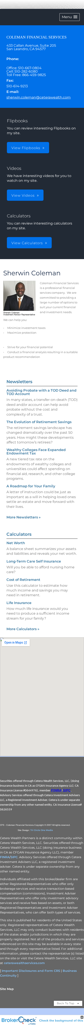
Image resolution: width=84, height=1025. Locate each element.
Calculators (18, 534)
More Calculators (22, 629)
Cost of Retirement (23, 580)
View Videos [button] (23, 195)
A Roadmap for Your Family (30, 486)
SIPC (67, 790)
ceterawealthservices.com (24, 963)
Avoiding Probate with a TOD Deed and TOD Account (41, 392)
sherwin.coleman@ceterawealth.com (38, 97)
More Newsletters (23, 517)
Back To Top (66, 1003)
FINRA (56, 790)
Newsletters (19, 381)
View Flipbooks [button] (25, 148)
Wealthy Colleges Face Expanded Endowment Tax (36, 451)
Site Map (7, 989)
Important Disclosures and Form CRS (31, 971)
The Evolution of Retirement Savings (39, 422)
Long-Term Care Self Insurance (33, 561)
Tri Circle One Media (41, 830)
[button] (69, 17)
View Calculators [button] (27, 243)
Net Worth (15, 543)
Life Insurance (18, 603)
